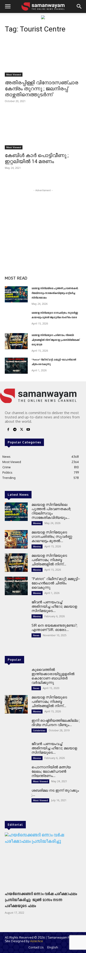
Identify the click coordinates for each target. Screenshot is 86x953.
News (36, 635)
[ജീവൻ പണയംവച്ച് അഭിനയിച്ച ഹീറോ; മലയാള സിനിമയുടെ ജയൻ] (16, 609)
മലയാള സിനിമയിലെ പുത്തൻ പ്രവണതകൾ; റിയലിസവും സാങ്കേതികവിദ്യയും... (51, 511)
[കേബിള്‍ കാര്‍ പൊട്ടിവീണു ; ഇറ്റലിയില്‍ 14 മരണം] (43, 130)
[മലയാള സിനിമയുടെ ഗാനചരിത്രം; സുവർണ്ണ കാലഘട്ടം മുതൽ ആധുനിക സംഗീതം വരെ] (16, 319)
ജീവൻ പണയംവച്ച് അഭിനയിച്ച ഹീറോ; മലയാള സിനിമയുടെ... (54, 606)
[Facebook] (8, 430)
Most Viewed (13, 74)
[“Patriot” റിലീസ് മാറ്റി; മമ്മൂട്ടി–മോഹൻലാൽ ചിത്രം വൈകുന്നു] (16, 366)
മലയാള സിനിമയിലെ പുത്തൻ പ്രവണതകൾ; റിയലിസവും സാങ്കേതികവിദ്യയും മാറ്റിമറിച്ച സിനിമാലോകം (55, 293)
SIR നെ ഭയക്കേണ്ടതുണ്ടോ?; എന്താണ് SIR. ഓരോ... (54, 627)
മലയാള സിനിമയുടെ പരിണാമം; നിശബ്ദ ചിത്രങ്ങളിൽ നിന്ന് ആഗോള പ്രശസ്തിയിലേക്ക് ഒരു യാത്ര (56, 340)
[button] (7, 6)
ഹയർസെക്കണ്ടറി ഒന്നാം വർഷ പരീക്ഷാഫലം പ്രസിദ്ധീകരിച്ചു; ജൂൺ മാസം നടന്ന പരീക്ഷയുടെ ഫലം (41, 900)
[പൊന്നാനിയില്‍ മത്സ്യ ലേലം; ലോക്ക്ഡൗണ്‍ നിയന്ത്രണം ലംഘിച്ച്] (16, 774)
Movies (37, 523)
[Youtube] (28, 430)
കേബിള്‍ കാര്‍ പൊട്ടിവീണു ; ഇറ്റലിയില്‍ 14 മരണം (37, 158)
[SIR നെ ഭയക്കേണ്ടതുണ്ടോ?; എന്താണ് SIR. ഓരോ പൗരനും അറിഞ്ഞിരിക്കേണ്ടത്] (16, 632)
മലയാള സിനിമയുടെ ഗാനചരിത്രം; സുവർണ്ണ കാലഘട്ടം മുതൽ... (52, 536)
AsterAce (36, 941)
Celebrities (39, 730)
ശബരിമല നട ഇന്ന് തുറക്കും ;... (55, 792)
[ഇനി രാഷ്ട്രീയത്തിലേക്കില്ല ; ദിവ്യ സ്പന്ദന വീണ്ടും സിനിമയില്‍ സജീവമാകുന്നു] (16, 727)
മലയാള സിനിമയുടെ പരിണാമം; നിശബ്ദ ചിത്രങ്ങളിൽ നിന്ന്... (49, 559)
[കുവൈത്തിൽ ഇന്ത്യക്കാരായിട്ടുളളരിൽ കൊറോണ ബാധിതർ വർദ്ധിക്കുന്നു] (16, 676)
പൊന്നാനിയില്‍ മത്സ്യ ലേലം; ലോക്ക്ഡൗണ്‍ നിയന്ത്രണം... (51, 771)
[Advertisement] (43, 223)
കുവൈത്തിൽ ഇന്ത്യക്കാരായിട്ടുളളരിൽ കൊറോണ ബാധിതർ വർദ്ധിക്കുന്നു (53, 676)
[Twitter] (21, 430)
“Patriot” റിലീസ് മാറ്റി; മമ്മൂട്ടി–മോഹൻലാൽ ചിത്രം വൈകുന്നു (56, 583)
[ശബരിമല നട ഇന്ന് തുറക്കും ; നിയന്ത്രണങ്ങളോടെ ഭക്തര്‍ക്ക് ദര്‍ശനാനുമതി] (16, 797)
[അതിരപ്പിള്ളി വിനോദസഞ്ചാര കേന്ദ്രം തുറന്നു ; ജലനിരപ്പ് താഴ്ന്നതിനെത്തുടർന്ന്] (43, 57)
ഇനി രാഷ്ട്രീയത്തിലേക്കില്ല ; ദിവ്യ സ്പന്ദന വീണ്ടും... (56, 722)
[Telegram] (14, 430)
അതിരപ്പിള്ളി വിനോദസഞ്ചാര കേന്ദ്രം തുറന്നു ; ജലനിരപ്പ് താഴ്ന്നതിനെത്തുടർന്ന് (41, 89)
